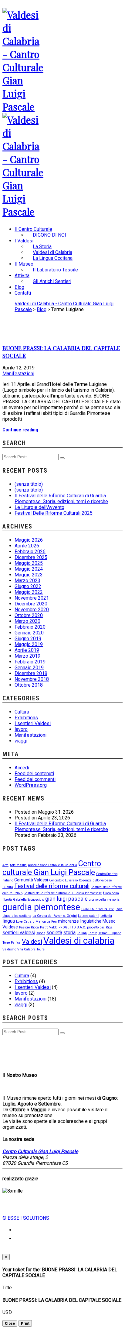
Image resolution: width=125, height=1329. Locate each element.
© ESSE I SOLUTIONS (25, 1218)
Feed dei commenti (35, 779)
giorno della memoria (104, 900)
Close (10, 1323)
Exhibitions (26, 718)
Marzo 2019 (27, 656)
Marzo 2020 (27, 621)
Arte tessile (18, 865)
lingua (8, 921)
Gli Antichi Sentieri (52, 281)
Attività (22, 275)
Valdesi (32, 941)
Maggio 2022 (29, 592)
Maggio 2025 (29, 563)
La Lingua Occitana (53, 258)
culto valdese (102, 880)
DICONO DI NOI (49, 235)
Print (25, 1323)
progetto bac (96, 927)
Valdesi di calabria (78, 940)
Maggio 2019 (29, 644)
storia (69, 932)
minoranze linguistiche (79, 921)
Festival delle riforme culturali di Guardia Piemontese (63, 893)
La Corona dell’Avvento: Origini (54, 916)
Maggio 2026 (29, 540)
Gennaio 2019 (29, 667)
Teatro (92, 933)
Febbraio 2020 (30, 627)
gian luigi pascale (66, 898)
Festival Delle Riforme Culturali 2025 (54, 513)
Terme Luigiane (109, 933)
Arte (5, 865)
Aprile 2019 (27, 650)
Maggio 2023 (29, 575)
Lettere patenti (88, 916)
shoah (40, 933)
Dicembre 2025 (31, 557)
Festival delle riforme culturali (52, 886)
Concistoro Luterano (63, 880)
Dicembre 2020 (31, 604)
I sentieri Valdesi (33, 723)
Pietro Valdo (48, 927)
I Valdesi (24, 241)
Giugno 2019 (28, 638)
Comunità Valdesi (31, 879)
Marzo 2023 (27, 580)
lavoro (21, 729)
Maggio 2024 (29, 569)
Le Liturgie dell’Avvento (39, 507)
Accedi (22, 768)
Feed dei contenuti (34, 773)
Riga (109, 927)
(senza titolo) (29, 484)
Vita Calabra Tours (31, 949)
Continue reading (20, 430)
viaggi (21, 741)
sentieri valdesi (18, 932)
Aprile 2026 (27, 546)
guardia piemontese (41, 907)
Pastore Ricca (29, 927)
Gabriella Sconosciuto (28, 900)
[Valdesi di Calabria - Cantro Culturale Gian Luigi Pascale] (23, 106)
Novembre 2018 (32, 679)
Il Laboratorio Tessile (55, 270)
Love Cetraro (25, 922)
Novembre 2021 (32, 598)
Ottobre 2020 (29, 615)
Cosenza (85, 880)
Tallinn (82, 933)
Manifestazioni (18, 373)
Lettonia (106, 916)
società (54, 932)
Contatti (23, 293)
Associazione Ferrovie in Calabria (52, 865)
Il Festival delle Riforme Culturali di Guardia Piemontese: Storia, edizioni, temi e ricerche (61, 498)
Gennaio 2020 (29, 633)
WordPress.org (31, 785)
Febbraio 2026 (30, 551)
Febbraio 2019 (30, 662)
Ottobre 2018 (29, 685)
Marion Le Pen (46, 922)
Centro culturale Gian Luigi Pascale (51, 868)
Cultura (22, 712)
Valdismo (9, 949)
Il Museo (24, 264)
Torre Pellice (11, 943)
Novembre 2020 (32, 609)
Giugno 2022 (28, 586)
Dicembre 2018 (31, 673)
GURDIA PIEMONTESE (97, 909)
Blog (19, 287)
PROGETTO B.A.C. (72, 927)
